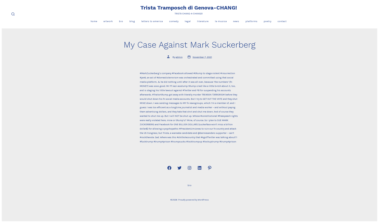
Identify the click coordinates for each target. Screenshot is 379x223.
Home (94, 21)
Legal (188, 21)
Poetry (267, 21)
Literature (203, 21)
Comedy (174, 21)
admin (179, 57)
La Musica (221, 21)
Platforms (251, 21)
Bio (121, 21)
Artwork (108, 21)
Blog (132, 21)
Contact (282, 21)
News (236, 21)
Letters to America (152, 21)
